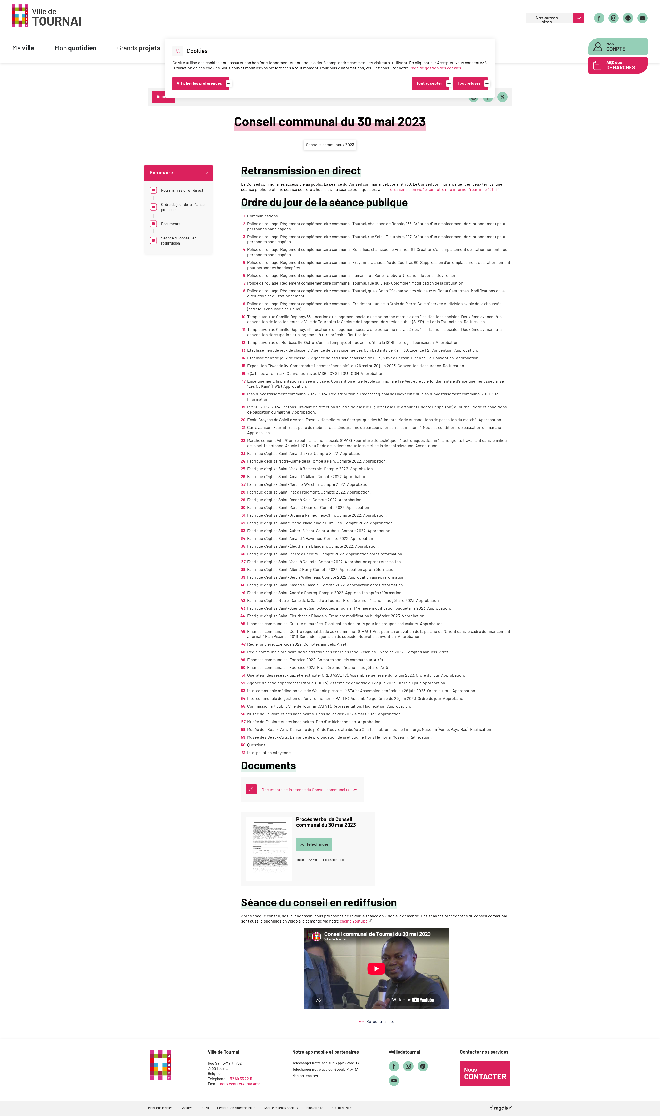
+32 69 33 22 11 (240, 1079)
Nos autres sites (546, 19)
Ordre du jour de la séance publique (183, 207)
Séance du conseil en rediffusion (178, 240)
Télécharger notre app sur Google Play (323, 1069)
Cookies (186, 1108)
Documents (170, 224)
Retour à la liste (385, 1022)
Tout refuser (469, 83)
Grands (138, 48)
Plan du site (314, 1108)
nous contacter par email (241, 1084)
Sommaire (161, 172)
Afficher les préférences (199, 83)
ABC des (620, 65)
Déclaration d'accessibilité (236, 1108)
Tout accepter (429, 83)
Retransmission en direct (182, 190)
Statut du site (342, 1108)
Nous (485, 1074)
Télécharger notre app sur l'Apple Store (323, 1063)
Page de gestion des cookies (435, 68)
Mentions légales (160, 1108)
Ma (23, 48)
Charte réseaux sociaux (281, 1108)
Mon (75, 48)
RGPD (205, 1108)
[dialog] (330, 68)
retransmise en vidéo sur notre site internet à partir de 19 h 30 (444, 190)
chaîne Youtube (354, 921)
